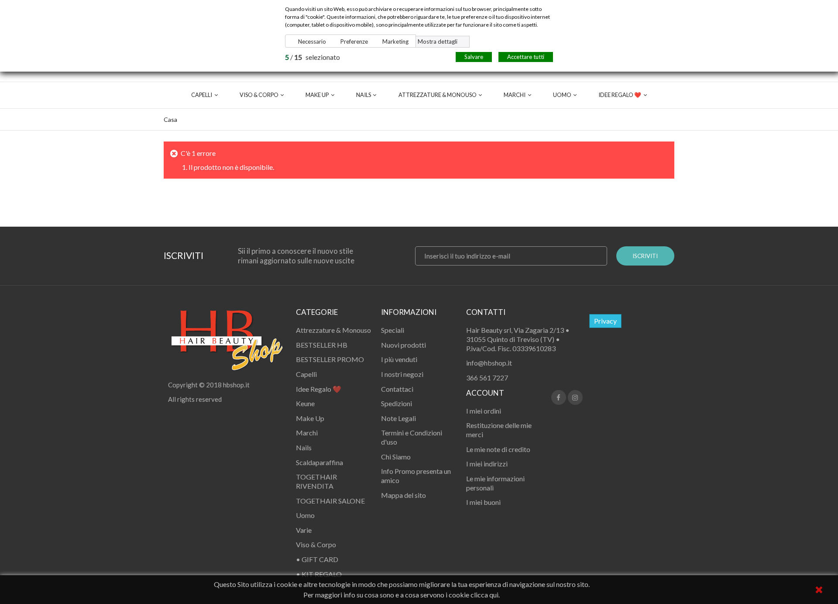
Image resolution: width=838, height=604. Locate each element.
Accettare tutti (525, 56)
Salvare (473, 56)
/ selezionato (312, 57)
